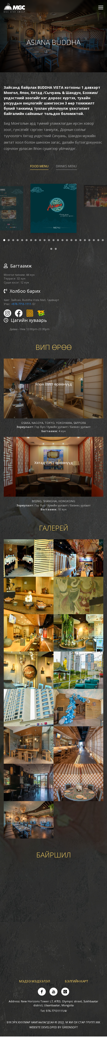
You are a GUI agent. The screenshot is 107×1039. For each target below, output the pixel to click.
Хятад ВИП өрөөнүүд (53, 465)
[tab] (39, 169)
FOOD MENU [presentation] (39, 168)
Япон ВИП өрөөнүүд (53, 386)
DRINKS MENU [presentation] (66, 168)
